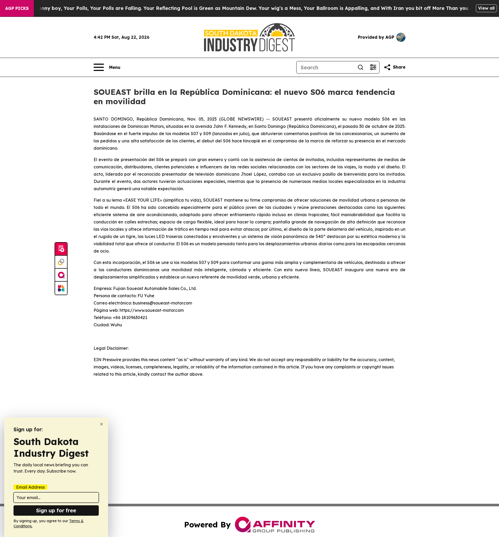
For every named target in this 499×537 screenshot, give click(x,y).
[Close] (101, 424)
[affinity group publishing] (61, 275)
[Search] (360, 67)
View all (486, 8)
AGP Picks (17, 8)
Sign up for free (56, 510)
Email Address (30, 487)
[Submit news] (61, 249)
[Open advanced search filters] (373, 67)
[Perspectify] (61, 262)
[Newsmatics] (61, 288)
